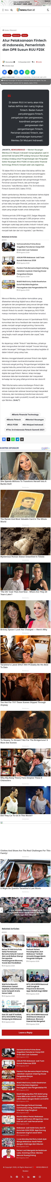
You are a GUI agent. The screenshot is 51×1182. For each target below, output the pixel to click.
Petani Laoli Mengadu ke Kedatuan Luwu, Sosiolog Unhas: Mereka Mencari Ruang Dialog (25, 912)
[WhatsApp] (13, 439)
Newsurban (9, 62)
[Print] (22, 439)
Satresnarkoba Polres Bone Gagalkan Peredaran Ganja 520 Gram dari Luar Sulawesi (30, 247)
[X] (8, 439)
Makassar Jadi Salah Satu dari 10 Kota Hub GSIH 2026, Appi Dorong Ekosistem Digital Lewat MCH (31, 1130)
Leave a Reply (25, 1032)
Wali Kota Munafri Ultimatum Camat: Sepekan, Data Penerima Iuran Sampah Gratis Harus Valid (12, 988)
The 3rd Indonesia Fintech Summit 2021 (25, 430)
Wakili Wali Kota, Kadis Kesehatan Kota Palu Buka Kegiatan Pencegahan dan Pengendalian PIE (32, 284)
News (25, 35)
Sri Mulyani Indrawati (33, 424)
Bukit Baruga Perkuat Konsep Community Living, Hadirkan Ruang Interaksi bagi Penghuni (32, 1107)
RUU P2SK (13, 424)
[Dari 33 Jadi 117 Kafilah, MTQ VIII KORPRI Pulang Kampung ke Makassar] (13, 1006)
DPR (21, 156)
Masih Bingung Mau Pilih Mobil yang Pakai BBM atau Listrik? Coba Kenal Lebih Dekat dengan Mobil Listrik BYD (33, 1096)
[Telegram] (17, 439)
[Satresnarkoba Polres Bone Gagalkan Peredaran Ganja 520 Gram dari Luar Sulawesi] (8, 246)
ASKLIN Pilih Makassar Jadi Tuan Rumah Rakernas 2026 (30, 1062)
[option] (25, 910)
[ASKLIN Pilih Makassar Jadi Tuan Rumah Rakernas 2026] (8, 260)
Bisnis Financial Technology (26, 414)
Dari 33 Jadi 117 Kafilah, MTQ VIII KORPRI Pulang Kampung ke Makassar (12, 1016)
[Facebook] (4, 439)
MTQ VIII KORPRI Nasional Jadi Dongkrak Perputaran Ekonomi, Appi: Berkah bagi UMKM (37, 987)
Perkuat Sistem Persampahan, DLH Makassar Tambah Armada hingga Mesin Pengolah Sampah (36, 954)
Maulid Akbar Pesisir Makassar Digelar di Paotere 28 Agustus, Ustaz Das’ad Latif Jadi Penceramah (33, 1119)
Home (6, 30)
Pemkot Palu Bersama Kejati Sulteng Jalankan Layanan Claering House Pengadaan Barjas (32, 271)
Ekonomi (13, 30)
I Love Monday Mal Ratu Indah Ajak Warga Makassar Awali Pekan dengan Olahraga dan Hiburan (31, 1141)
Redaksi (25, 1171)
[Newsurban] (25, 10)
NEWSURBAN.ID (18, 150)
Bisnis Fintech (14, 419)
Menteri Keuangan (35, 419)
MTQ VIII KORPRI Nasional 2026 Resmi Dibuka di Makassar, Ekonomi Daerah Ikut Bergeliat (37, 1017)
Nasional (16, 35)
